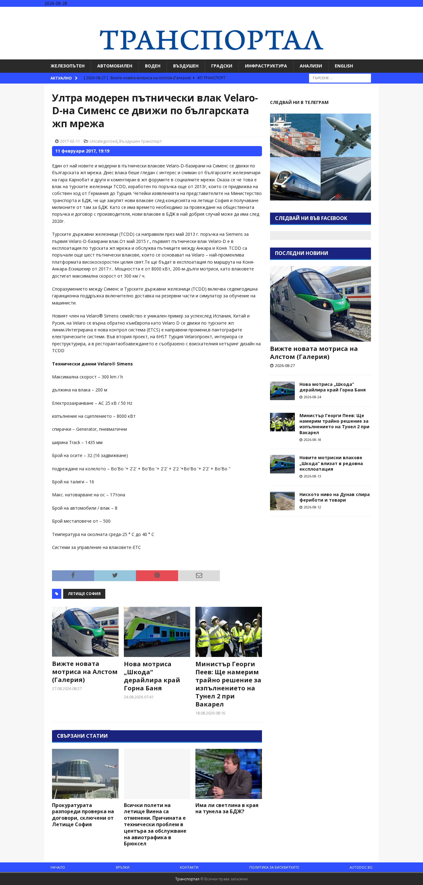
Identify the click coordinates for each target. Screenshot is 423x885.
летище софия (84, 593)
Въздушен (185, 66)
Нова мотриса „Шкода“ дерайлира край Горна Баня (152, 676)
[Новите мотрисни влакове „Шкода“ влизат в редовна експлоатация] (282, 464)
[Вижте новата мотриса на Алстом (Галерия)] (85, 632)
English (344, 66)
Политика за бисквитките (274, 867)
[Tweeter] (405, 12)
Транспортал (187, 879)
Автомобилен (114, 66)
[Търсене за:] (340, 77)
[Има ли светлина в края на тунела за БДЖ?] (228, 774)
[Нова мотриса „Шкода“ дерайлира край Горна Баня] (157, 632)
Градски (221, 66)
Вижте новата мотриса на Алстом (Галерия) (85, 671)
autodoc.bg (361, 867)
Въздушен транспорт (140, 141)
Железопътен (67, 66)
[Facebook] (393, 12)
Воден (152, 66)
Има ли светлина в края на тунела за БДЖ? (227, 808)
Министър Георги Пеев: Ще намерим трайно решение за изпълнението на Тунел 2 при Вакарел (228, 684)
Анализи (311, 66)
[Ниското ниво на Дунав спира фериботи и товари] (282, 501)
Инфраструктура (266, 66)
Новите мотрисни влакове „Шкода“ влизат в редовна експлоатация (331, 463)
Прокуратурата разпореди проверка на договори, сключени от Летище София (83, 815)
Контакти (189, 867)
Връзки (122, 867)
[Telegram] (417, 12)
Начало (57, 867)
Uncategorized (103, 141)
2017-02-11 (70, 141)
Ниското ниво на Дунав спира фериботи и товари (334, 497)
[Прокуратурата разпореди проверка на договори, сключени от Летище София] (85, 774)
